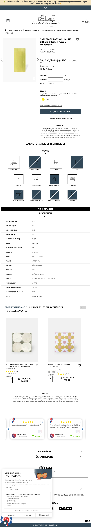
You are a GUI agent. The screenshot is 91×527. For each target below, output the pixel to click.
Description (45, 213)
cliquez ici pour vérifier (72, 495)
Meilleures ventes (17, 311)
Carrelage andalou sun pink (59, 365)
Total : (42, 84)
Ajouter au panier (60, 112)
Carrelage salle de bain (15, 292)
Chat (50, 401)
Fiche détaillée (45, 209)
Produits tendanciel (16, 307)
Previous (81, 307)
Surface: (43, 75)
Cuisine (34, 278)
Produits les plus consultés (47, 307)
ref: (41, 52)
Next (84, 307)
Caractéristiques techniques (51, 106)
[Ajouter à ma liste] (77, 40)
